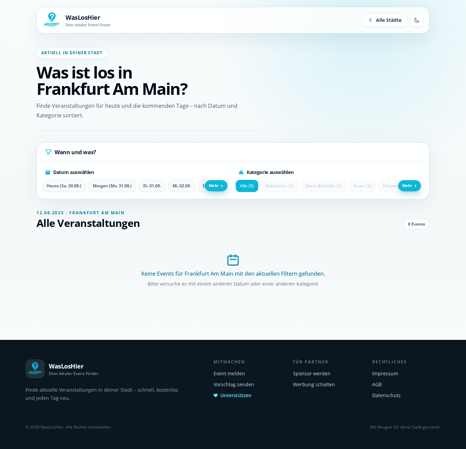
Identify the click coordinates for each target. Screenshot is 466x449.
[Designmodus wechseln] (417, 20)
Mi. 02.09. (182, 186)
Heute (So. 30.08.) (64, 186)
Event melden (229, 373)
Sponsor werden (312, 373)
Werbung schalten (314, 384)
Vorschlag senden (234, 384)
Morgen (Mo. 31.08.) (112, 186)
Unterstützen (235, 395)
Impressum (385, 373)
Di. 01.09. (152, 186)
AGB (377, 384)
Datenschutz (386, 395)
